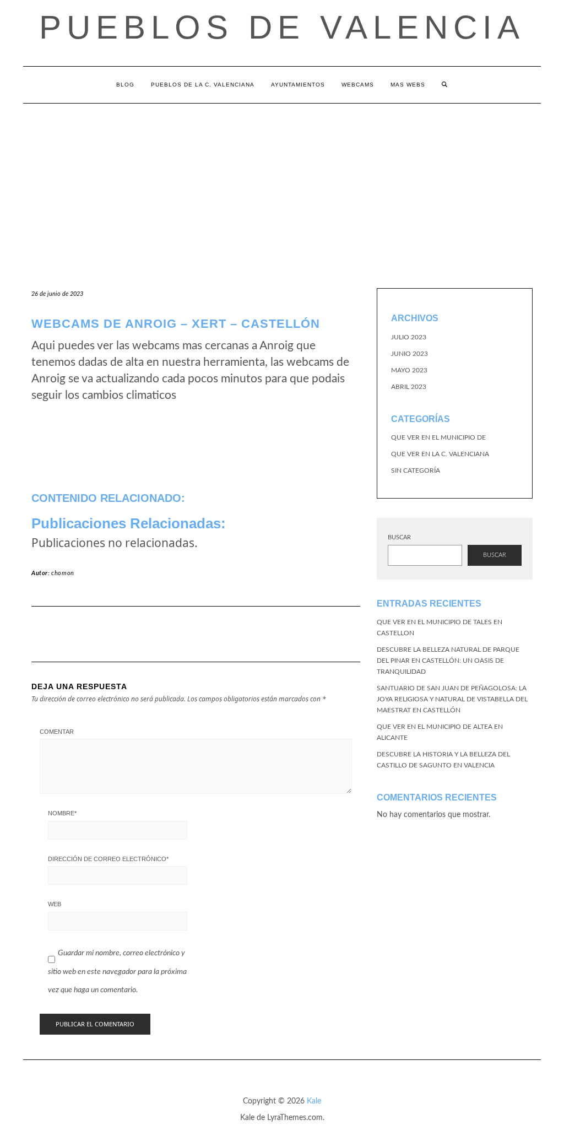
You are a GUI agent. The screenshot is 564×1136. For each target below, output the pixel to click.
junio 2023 (409, 353)
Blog (125, 85)
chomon (62, 573)
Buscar (399, 537)
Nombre (62, 813)
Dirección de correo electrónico (108, 859)
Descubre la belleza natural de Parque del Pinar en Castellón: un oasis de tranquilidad (448, 660)
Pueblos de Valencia (282, 27)
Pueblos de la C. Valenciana (202, 85)
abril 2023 (408, 386)
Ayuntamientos (298, 85)
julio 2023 (408, 337)
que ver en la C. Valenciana (440, 454)
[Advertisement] (282, 186)
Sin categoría (415, 470)
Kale (314, 1101)
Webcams (357, 85)
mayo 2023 (409, 370)
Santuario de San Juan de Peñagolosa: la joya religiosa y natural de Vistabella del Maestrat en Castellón (452, 699)
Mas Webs (408, 85)
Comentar (57, 731)
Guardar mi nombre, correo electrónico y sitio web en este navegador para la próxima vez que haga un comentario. (117, 971)
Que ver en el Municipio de (438, 437)
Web (54, 904)
